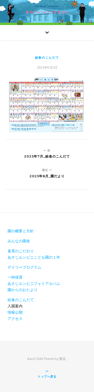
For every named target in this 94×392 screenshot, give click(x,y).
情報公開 (15, 312)
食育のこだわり (21, 250)
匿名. (63, 358)
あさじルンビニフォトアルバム (34, 283)
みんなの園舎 (19, 240)
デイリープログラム (24, 267)
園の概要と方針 (21, 230)
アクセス (15, 318)
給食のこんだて (47, 57)
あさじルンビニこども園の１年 (34, 257)
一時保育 (15, 277)
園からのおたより (23, 289)
